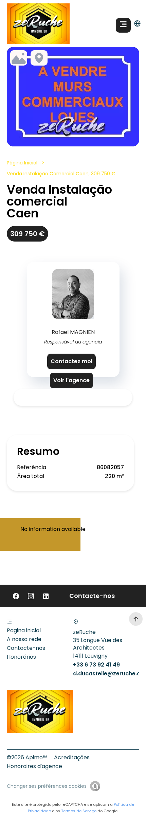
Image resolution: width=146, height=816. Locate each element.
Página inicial (22, 162)
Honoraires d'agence (34, 766)
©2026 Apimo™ (27, 757)
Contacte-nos (26, 648)
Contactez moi (71, 361)
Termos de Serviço (78, 811)
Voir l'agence (71, 380)
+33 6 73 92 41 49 (96, 665)
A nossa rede (24, 639)
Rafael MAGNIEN (73, 332)
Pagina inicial (24, 630)
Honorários (21, 657)
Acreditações (72, 757)
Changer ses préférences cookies (47, 786)
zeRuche (84, 632)
